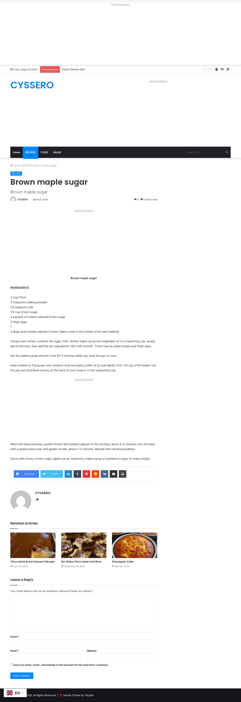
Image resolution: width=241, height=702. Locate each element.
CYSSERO (22, 199)
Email (14, 650)
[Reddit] (95, 474)
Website (92, 650)
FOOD (44, 152)
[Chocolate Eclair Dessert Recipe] (33, 545)
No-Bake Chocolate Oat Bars (81, 561)
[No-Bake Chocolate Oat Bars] (83, 545)
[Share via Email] (113, 474)
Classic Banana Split (73, 69)
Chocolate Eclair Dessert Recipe (32, 561)
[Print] (122, 474)
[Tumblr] (77, 474)
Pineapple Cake (123, 561)
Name (14, 636)
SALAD (57, 152)
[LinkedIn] (68, 474)
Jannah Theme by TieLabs (78, 695)
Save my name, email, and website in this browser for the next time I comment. (61, 664)
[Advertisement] (120, 37)
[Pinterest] (86, 474)
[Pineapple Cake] (134, 545)
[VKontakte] (104, 474)
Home (16, 152)
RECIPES (30, 152)
